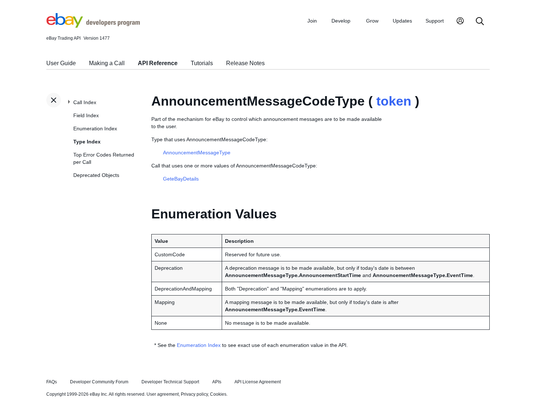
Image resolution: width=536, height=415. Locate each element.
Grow (372, 21)
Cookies (218, 394)
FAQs (51, 381)
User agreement (163, 394)
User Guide (61, 63)
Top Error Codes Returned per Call (103, 158)
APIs (216, 381)
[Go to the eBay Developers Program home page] (93, 26)
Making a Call (107, 63)
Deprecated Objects (96, 175)
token (393, 101)
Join (312, 21)
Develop (340, 21)
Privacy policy (194, 394)
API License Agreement (257, 381)
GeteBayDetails (181, 179)
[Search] (480, 21)
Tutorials (202, 63)
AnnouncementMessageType (196, 152)
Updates (402, 21)
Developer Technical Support (170, 381)
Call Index (84, 102)
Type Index (87, 142)
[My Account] (460, 21)
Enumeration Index (95, 128)
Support (435, 21)
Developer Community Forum (99, 381)
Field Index (86, 115)
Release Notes (245, 63)
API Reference (158, 63)
